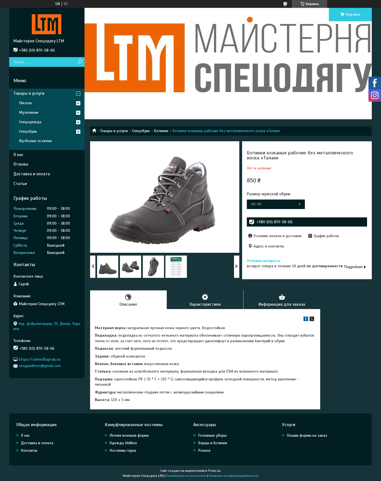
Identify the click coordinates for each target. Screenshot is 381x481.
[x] (312, 319)
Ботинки (161, 130)
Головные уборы (212, 435)
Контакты (29, 450)
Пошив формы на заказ (307, 435)
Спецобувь (141, 130)
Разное (204, 450)
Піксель (25, 103)
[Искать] (80, 62)
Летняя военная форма (129, 435)
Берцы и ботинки (212, 443)
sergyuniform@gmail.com (40, 365)
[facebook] (305, 319)
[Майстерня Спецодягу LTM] (46, 23)
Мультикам (28, 112)
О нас (18, 154)
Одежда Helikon (123, 443)
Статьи (20, 183)
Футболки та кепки (35, 141)
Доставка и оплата (31, 173)
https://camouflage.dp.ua (40, 359)
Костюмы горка (123, 450)
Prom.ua (214, 471)
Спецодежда (30, 122)
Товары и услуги (114, 130)
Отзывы (20, 164)
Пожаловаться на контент (186, 476)
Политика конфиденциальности (233, 476)
